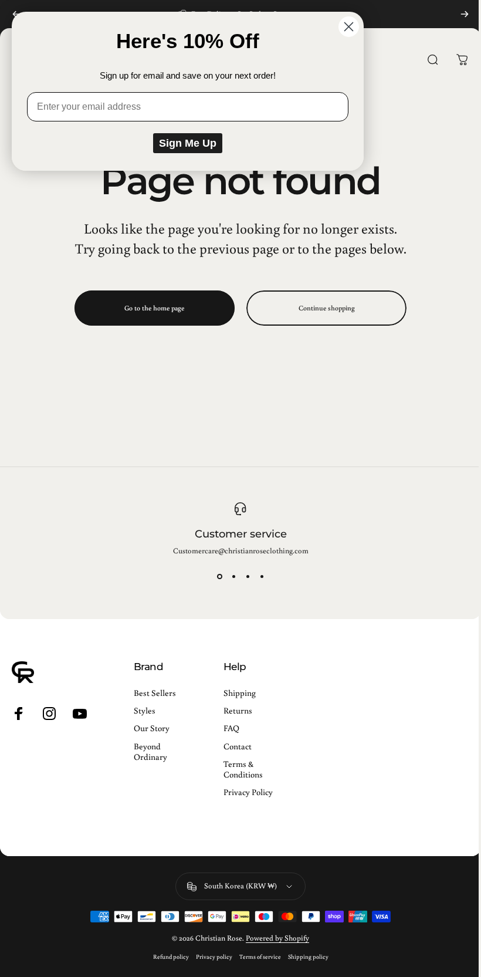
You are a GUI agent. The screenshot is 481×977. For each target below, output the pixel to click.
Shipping (239, 693)
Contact (237, 746)
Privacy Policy (248, 792)
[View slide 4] (262, 577)
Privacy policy (214, 956)
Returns (237, 710)
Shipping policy (308, 956)
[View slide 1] (219, 577)
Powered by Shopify (277, 938)
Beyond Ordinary (150, 751)
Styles (144, 710)
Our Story (152, 728)
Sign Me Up (187, 143)
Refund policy (171, 956)
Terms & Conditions (243, 769)
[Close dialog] (348, 26)
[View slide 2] (233, 577)
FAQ (231, 728)
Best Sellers (155, 693)
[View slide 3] (247, 577)
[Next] (464, 14)
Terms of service (260, 956)
